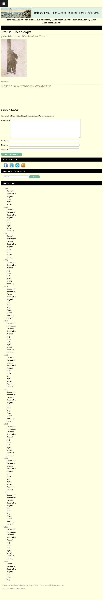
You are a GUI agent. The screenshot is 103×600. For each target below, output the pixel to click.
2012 (6, 492)
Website (4, 149)
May (9, 252)
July (8, 220)
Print (7, 86)
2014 (6, 424)
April (9, 202)
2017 (6, 321)
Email (4, 145)
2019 (6, 260)
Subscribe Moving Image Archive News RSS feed (23, 165)
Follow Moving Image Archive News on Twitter (12, 165)
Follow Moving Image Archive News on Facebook (6, 165)
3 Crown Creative (19, 589)
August (10, 196)
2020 (6, 233)
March (9, 204)
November (11, 212)
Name (4, 141)
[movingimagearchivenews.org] (51, 13)
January (10, 257)
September (11, 194)
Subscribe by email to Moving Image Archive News (17, 165)
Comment (18, 86)
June (9, 199)
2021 (6, 207)
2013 (6, 458)
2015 (6, 389)
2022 (6, 188)
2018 (6, 286)
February (10, 231)
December (11, 191)
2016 (6, 355)
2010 (6, 561)
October (10, 241)
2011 (6, 527)
